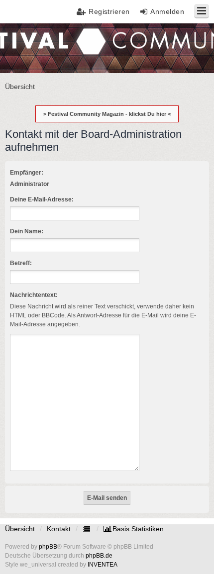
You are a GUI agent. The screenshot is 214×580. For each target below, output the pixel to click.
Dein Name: (26, 231)
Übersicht (20, 529)
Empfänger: (26, 172)
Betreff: (21, 263)
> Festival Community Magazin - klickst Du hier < (107, 114)
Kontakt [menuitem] (59, 529)
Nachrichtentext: (34, 294)
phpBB (48, 546)
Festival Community (36, 47)
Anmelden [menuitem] (167, 11)
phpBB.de (99, 555)
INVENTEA (102, 564)
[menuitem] (134, 528)
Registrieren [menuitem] (109, 11)
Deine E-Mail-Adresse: (42, 199)
